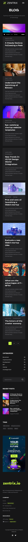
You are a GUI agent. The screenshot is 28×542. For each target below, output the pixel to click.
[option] (14, 70)
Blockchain (8, 122)
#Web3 (16, 428)
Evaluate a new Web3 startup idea (12, 242)
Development (9, 80)
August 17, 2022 (14, 405)
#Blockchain (6, 425)
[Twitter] (15, 535)
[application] (14, 34)
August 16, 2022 (14, 413)
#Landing (10, 428)
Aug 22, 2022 (8, 38)
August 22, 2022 (14, 398)
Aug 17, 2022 (8, 78)
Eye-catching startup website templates (13, 127)
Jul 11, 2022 (8, 197)
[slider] (22, 34)
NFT (14, 237)
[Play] (4, 34)
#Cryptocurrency (15, 425)
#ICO (4, 428)
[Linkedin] (12, 535)
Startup (14, 122)
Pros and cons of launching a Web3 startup (13, 202)
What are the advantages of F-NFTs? (13, 283)
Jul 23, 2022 (8, 152)
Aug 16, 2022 (8, 120)
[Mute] (20, 34)
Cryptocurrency (9, 40)
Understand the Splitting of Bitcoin (12, 85)
